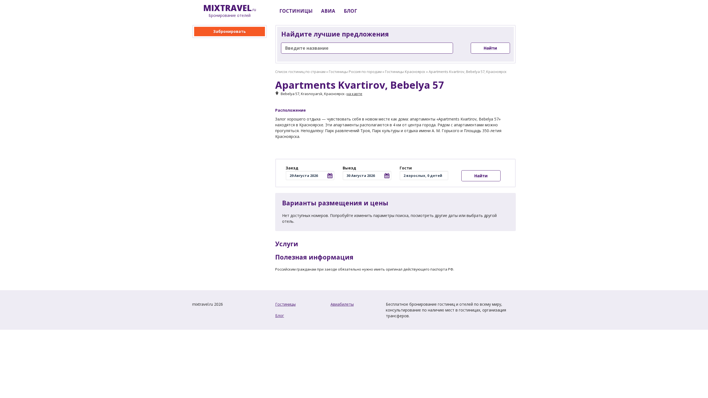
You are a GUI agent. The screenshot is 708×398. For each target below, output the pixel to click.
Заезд (292, 168)
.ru (229, 11)
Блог (279, 315)
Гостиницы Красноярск (405, 71)
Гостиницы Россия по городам (355, 71)
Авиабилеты (342, 304)
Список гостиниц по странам (300, 71)
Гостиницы (285, 304)
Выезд (349, 168)
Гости (406, 168)
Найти (490, 48)
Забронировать (229, 31)
